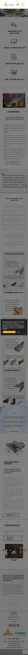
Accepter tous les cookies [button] (9, 332)
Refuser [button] (18, 332)
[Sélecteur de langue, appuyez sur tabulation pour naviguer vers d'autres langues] (18, 6)
